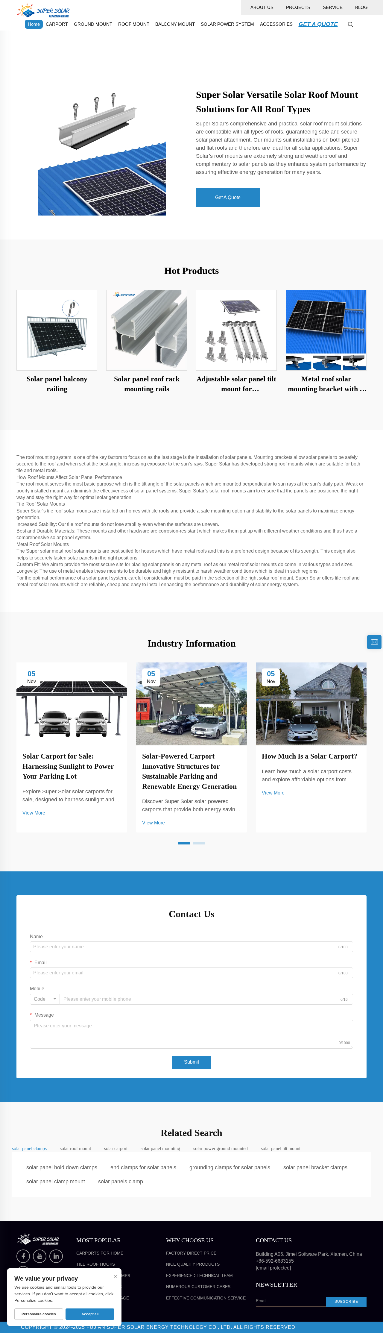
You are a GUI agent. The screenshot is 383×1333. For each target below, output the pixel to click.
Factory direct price (191, 1253)
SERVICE (333, 7)
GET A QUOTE (318, 24)
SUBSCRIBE (346, 1301)
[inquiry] (374, 642)
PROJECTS (298, 7)
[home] (43, 10)
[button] (184, 843)
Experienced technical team (199, 1275)
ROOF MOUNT (133, 24)
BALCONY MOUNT (175, 24)
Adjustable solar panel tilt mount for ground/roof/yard (236, 384)
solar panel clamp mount (55, 1182)
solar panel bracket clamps (315, 1167)
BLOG (361, 7)
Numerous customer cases (198, 1286)
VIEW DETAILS (57, 329)
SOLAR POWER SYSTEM (227, 24)
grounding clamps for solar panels (229, 1167)
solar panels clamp (120, 1182)
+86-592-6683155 (275, 1261)
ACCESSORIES (276, 24)
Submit (191, 1061)
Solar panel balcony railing (57, 384)
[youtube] (39, 1256)
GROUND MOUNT (93, 24)
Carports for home (99, 1253)
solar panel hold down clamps (61, 1167)
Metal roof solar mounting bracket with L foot (326, 384)
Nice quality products (193, 1264)
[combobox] (45, 999)
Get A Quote (228, 197)
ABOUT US (261, 7)
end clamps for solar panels (143, 1167)
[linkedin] (56, 1256)
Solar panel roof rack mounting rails (147, 384)
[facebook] (23, 1256)
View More (33, 812)
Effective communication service (206, 1298)
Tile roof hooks (95, 1264)
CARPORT (57, 24)
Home (34, 24)
